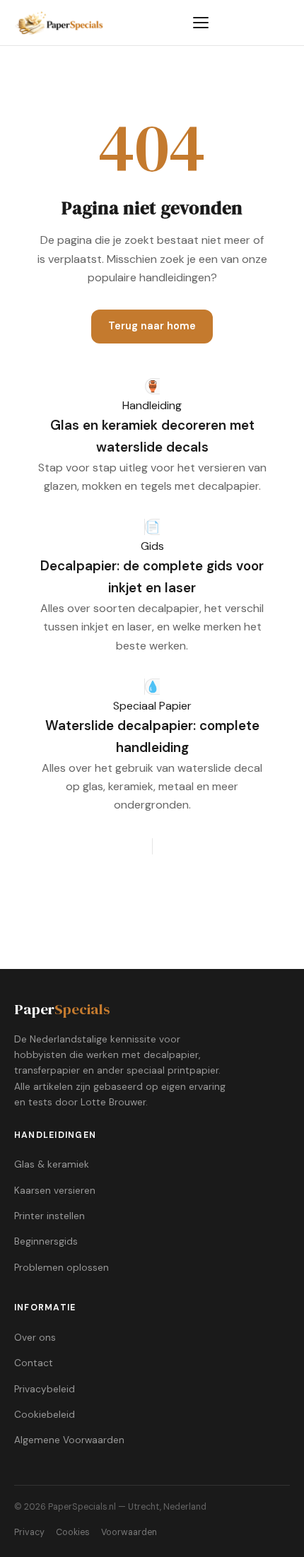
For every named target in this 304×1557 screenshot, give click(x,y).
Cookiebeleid (44, 1415)
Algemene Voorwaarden (69, 1440)
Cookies (73, 1532)
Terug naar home (152, 325)
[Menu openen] (200, 22)
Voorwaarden (129, 1532)
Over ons (35, 1338)
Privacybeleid (44, 1389)
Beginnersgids (46, 1241)
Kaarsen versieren (54, 1191)
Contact (33, 1363)
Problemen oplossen (61, 1268)
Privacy (29, 1532)
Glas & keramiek (51, 1164)
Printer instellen (49, 1216)
